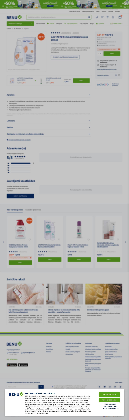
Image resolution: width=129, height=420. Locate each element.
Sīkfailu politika (110, 404)
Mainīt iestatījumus (109, 408)
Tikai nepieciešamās (109, 400)
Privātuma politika (110, 406)
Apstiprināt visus (109, 394)
